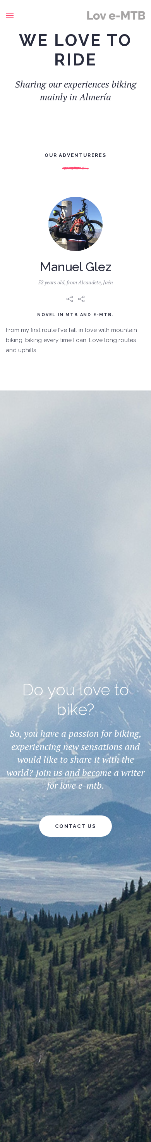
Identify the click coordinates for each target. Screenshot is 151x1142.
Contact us (75, 826)
